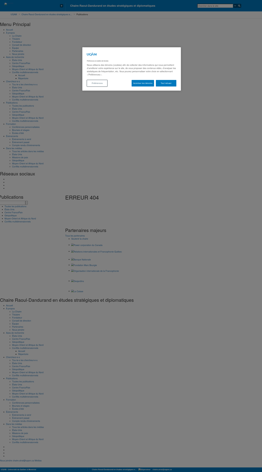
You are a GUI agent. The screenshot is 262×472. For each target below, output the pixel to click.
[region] (131, 69)
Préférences (97, 83)
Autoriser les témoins (143, 83)
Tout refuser (166, 83)
